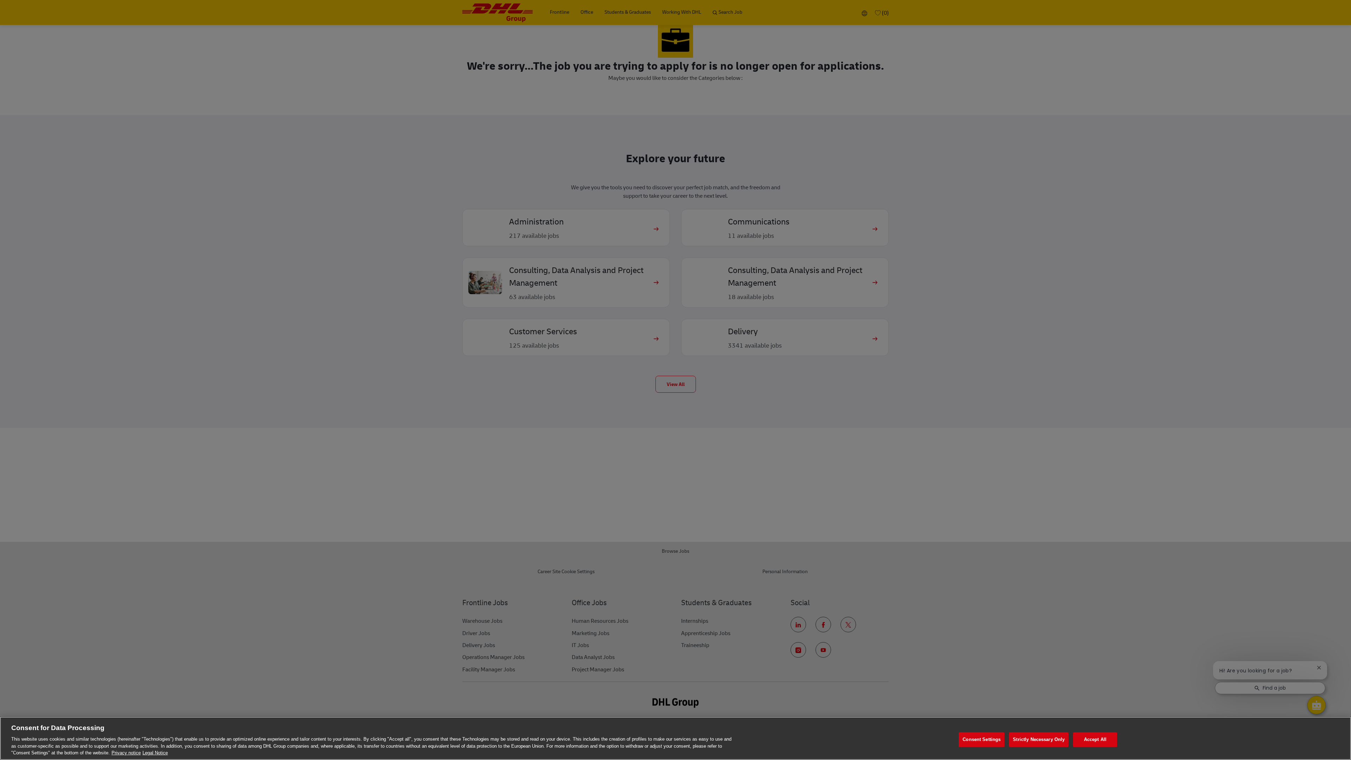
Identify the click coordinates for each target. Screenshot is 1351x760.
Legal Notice (155, 752)
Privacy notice (126, 752)
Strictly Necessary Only (1039, 739)
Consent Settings (982, 739)
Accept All (1095, 739)
